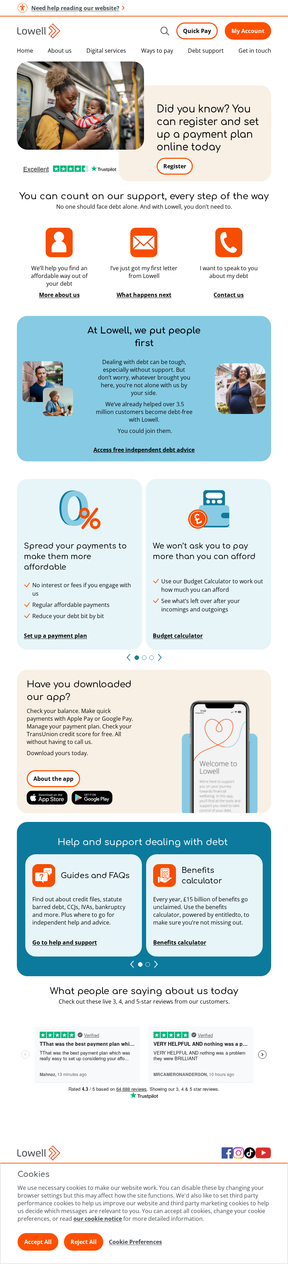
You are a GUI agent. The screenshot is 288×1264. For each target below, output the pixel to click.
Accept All (38, 1242)
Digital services (106, 50)
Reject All (84, 1242)
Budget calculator (178, 636)
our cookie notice (97, 1219)
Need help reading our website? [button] (75, 8)
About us (60, 50)
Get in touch (254, 50)
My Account (247, 31)
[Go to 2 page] (147, 964)
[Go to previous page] (128, 657)
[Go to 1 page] (140, 964)
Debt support (206, 50)
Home (25, 50)
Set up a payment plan (55, 636)
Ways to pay (157, 50)
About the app (53, 779)
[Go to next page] (160, 657)
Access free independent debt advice (144, 450)
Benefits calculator (179, 942)
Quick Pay (197, 31)
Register (174, 166)
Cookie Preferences (135, 1242)
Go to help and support (64, 942)
